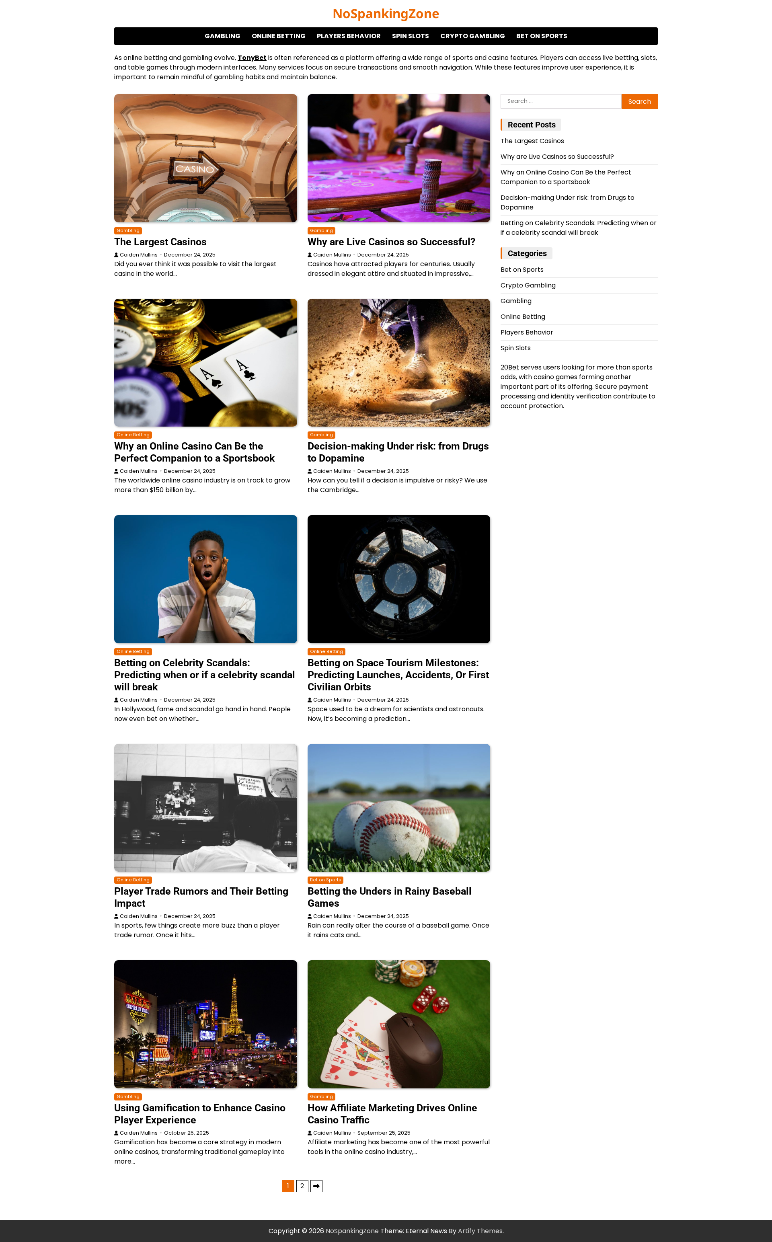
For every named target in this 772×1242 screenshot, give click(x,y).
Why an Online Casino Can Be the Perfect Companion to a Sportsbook (194, 452)
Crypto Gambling (472, 36)
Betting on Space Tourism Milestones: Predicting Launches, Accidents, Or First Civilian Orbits (398, 675)
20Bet (510, 367)
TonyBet (252, 57)
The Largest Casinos (160, 242)
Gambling (222, 36)
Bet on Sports (541, 36)
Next (316, 1186)
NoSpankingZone (386, 13)
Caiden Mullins (139, 254)
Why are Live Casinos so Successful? (391, 242)
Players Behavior (349, 36)
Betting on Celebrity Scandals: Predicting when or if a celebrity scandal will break (204, 675)
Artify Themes (480, 1231)
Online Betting (279, 36)
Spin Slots (410, 36)
